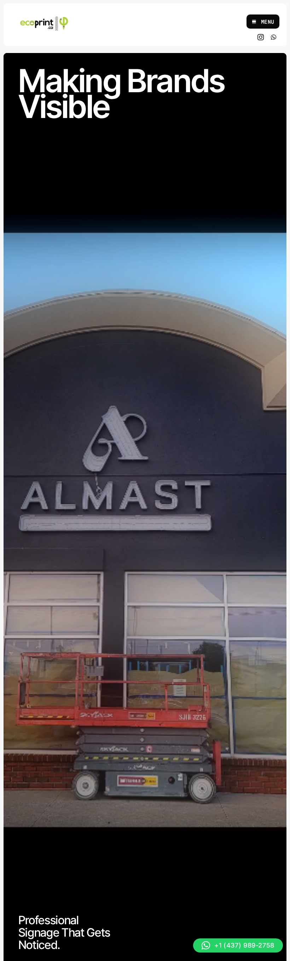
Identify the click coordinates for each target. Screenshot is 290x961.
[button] (238, 945)
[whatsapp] (274, 37)
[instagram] (260, 37)
